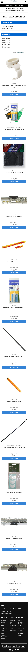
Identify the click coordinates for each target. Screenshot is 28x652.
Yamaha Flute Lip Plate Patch (14, 492)
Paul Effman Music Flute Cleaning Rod (14, 447)
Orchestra (3, 635)
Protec (20, 632)
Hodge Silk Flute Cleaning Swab (14, 172)
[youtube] (18, 650)
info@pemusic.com (7, 613)
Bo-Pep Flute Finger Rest (14, 583)
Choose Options (14, 138)
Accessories (13, 625)
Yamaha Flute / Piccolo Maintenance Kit (14, 307)
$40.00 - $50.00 (6, 47)
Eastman (20, 630)
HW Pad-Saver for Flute (14, 261)
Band (2, 633)
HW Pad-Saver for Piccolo (14, 401)
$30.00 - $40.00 (6, 45)
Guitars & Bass (4, 636)
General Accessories (7, 26)
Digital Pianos (13, 627)
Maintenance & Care (7, 28)
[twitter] (15, 650)
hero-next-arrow (26, 9)
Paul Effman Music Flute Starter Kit (14, 129)
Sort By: (14, 52)
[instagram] (12, 650)
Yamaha (20, 620)
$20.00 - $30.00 (6, 42)
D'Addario (20, 622)
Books (11, 628)
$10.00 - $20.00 (6, 40)
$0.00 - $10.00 (6, 38)
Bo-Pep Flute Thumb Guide (14, 538)
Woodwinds (13, 620)
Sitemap (3, 638)
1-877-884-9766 (7, 611)
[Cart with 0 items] (25, 2)
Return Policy (4, 632)
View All (20, 635)
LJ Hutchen (21, 628)
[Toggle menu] (2, 2)
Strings (11, 623)
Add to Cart (14, 94)
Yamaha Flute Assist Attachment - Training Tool (14, 86)
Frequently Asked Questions (3, 625)
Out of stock (14, 367)
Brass (11, 622)
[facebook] (10, 650)
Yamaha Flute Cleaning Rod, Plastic (14, 356)
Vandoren (20, 633)
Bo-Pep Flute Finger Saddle (14, 216)
